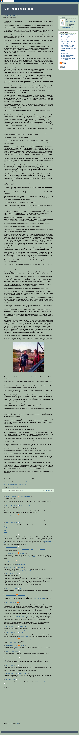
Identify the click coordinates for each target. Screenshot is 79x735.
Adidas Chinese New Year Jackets (22, 616)
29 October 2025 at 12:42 (11, 626)
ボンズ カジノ (25, 549)
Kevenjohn (22, 553)
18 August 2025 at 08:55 (11, 602)
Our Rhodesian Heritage (18, 8)
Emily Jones (20, 567)
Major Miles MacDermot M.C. (67, 39)
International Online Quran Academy (29, 573)
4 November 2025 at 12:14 (12, 645)
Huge (20, 602)
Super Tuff (22, 645)
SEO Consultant (23, 535)
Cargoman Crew (64, 43)
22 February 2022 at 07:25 (12, 553)
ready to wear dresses (23, 636)
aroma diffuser (9, 676)
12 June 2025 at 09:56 (11, 595)
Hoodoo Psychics (22, 561)
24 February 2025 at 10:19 (12, 588)
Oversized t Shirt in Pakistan (38, 598)
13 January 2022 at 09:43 (11, 535)
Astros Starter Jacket (16, 592)
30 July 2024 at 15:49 (11, 567)
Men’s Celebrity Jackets (25, 570)
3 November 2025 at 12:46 (12, 639)
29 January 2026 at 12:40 (11, 673)
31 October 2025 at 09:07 (11, 632)
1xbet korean (42, 549)
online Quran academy (9, 577)
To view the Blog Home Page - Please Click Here (15, 484)
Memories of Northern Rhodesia (68, 41)
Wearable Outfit (21, 595)
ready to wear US (13, 642)
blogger (19, 679)
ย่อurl (5, 530)
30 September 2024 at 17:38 (12, 573)
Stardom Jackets (23, 665)
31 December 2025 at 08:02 (12, 658)
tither (18, 487)
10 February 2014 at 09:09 (12, 515)
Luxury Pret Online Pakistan (28, 630)
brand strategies (18, 542)
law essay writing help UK (29, 556)
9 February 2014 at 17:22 (11, 496)
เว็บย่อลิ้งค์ (6, 527)
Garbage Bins (16, 647)
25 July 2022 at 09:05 (11, 561)
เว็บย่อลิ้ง (6, 526)
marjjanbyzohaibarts (24, 651)
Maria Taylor (22, 588)
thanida (21, 522)
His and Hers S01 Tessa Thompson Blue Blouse (30, 669)
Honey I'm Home (23, 673)
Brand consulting (47, 541)
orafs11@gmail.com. (28, 481)
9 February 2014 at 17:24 (11, 505)
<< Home (6, 725)
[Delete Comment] (5, 684)
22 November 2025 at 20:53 (12, 651)
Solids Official (22, 626)
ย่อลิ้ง (5, 529)
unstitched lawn (7, 655)
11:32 (22, 490)
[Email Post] (51, 490)
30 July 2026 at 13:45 (11, 679)
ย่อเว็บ (5, 532)
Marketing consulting (9, 542)
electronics (10, 487)
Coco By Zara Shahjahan (25, 632)
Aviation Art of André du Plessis (68, 37)
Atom (18, 723)
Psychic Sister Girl (21, 564)
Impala (14, 487)
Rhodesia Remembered (24, 496)
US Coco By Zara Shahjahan (26, 639)
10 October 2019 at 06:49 (11, 522)
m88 (32, 549)
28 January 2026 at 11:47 (11, 665)
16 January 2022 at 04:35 (11, 547)
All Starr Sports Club (40, 681)
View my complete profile (67, 27)
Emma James (23, 658)
